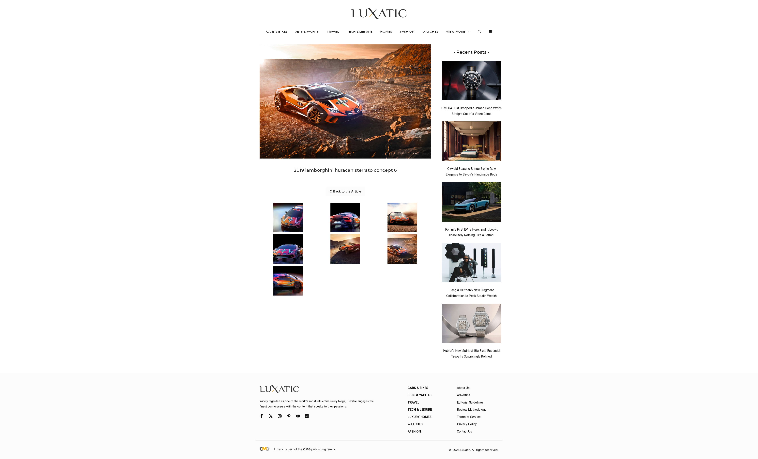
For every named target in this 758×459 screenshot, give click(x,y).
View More (455, 31)
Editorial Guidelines (470, 402)
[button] (479, 31)
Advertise (463, 395)
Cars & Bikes (276, 31)
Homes (386, 31)
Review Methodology (471, 409)
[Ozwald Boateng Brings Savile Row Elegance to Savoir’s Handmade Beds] (471, 142)
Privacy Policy (467, 424)
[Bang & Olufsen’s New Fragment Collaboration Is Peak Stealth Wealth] (471, 263)
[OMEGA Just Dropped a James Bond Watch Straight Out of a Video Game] (471, 81)
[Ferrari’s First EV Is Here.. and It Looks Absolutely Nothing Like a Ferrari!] (471, 203)
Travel (333, 31)
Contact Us (464, 431)
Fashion (407, 31)
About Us (463, 388)
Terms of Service (469, 417)
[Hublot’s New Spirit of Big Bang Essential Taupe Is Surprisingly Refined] (471, 324)
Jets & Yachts (307, 31)
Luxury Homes (420, 417)
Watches (430, 31)
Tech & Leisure (359, 31)
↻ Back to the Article (345, 191)
